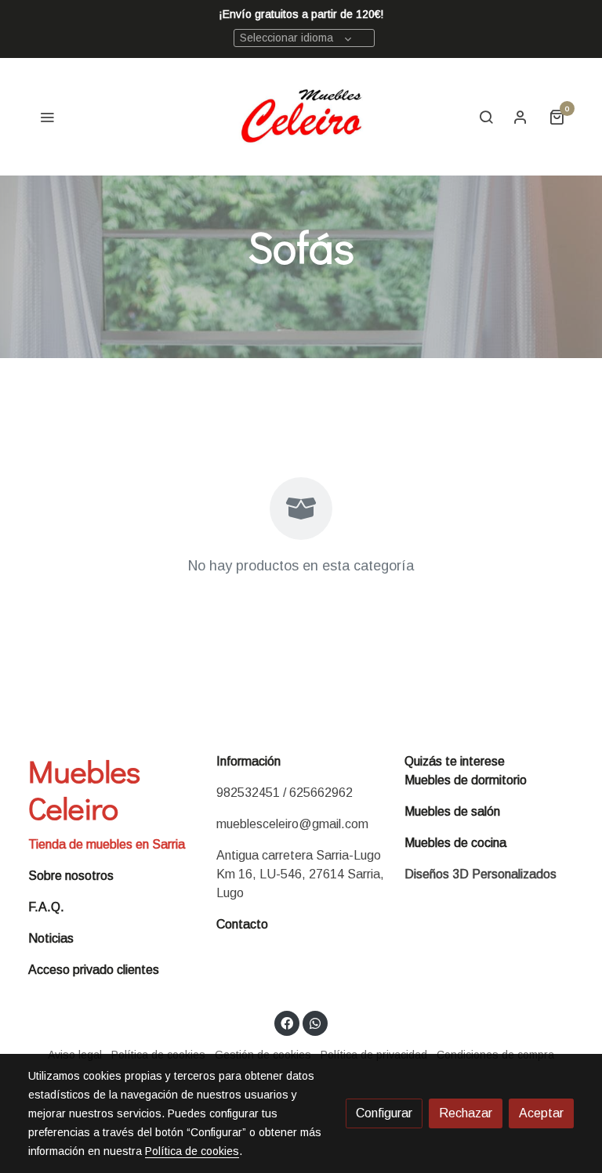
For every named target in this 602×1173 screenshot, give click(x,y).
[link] (301, 117)
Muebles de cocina (455, 842)
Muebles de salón (452, 811)
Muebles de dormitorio (465, 780)
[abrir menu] (47, 117)
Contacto (242, 924)
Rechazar (465, 1113)
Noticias (51, 938)
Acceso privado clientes (93, 969)
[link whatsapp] (315, 1022)
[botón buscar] (486, 117)
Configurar (384, 1113)
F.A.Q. (46, 907)
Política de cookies (192, 1151)
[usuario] (520, 117)
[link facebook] (286, 1022)
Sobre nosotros (71, 875)
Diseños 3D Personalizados (480, 874)
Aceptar (541, 1113)
